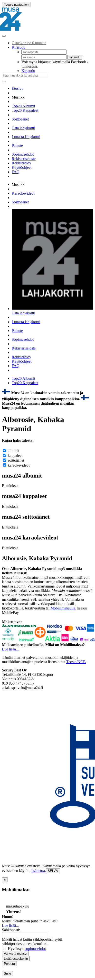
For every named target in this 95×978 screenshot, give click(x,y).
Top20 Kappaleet (25, 110)
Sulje (7, 973)
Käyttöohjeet (21, 167)
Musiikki (20, 97)
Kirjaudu (28, 71)
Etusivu (17, 88)
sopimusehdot (35, 949)
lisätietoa (38, 870)
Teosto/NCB (76, 662)
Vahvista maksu (15, 953)
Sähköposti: (11, 930)
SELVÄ (53, 871)
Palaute (17, 145)
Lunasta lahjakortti (26, 137)
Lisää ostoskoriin (16, 958)
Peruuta (9, 964)
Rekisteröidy (21, 163)
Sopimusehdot (23, 154)
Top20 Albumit (23, 106)
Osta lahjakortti (23, 128)
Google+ (18, 370)
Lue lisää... (10, 649)
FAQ (15, 172)
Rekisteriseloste (24, 159)
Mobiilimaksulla (62, 608)
